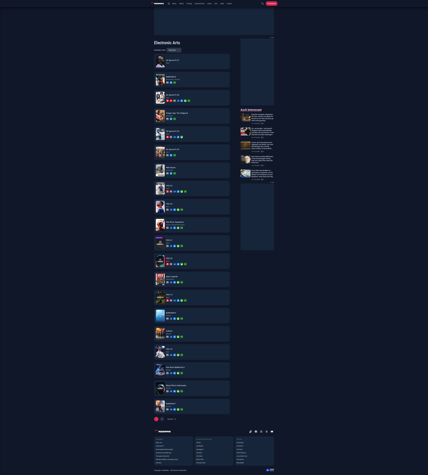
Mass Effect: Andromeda (176, 385)
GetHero (239, 449)
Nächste (170, 419)
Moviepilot (240, 463)
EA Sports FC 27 (172, 60)
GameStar (240, 442)
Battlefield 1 (171, 404)
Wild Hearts (170, 168)
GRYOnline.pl (241, 453)
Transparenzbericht (162, 456)
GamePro (240, 446)
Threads (199, 453)
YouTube (199, 456)
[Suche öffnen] (262, 3)
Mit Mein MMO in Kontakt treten (167, 459)
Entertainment (200, 3)
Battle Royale (170, 79)
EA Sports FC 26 (172, 95)
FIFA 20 (169, 258)
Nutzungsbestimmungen (164, 449)
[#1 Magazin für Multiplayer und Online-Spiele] (158, 3)
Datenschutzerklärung (163, 453)
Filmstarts (240, 459)
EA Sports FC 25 (172, 131)
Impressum (160, 446)
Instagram (200, 449)
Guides (229, 3)
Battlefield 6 (171, 77)
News (174, 3)
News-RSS (199, 459)
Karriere (158, 463)
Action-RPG (169, 170)
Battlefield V (171, 313)
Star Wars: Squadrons (175, 222)
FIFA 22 (169, 204)
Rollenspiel (169, 116)
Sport (167, 63)
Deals (222, 3)
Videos (181, 3)
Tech (216, 3)
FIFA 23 (169, 186)
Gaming (189, 3)
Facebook (199, 446)
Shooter (177, 79)
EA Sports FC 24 (172, 149)
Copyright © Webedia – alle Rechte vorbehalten (170, 470)
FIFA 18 (169, 349)
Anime (209, 3)
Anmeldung (272, 3)
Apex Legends (172, 276)
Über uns (159, 442)
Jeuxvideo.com (242, 456)
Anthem (169, 331)
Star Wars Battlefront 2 (175, 367)
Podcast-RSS (200, 463)
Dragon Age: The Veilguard (177, 113)
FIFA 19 (169, 295)
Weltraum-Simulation (178, 225)
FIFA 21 (169, 240)
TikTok (198, 442)
